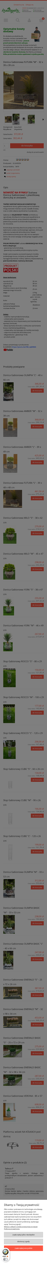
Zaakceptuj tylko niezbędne (23, 1235)
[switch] (5, 1259)
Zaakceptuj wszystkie (23, 1248)
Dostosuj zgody (23, 1241)
